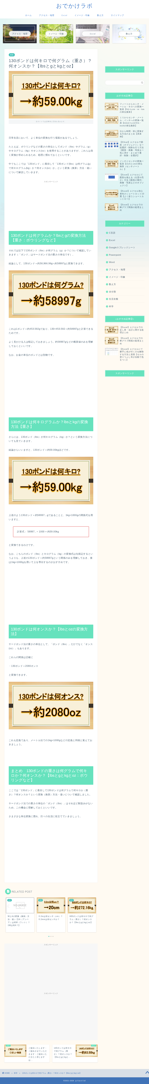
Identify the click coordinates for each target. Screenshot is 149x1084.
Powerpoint (115, 255)
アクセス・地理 (46, 15)
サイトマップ (117, 15)
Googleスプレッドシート (122, 247)
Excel (64, 15)
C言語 (112, 233)
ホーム (28, 15)
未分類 (112, 291)
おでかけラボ (74, 5)
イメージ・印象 (82, 15)
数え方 (100, 15)
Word (112, 262)
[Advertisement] (51, 204)
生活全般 (113, 299)
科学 (11, 55)
